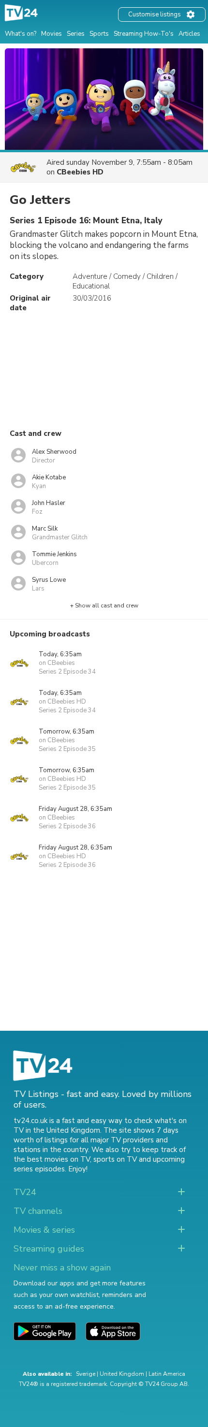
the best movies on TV (52, 1159)
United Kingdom (122, 1374)
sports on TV (115, 1159)
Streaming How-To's (144, 33)
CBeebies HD (80, 172)
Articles (189, 33)
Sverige (85, 1374)
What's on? (20, 33)
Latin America (167, 1374)
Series (76, 33)
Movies (51, 33)
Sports (99, 33)
